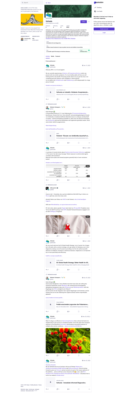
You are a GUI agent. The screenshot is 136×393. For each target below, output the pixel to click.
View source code (30, 390)
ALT (88, 176)
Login (104, 32)
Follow (83, 21)
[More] (89, 99)
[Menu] (88, 21)
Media (52, 56)
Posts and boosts (50, 61)
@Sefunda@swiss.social (51, 23)
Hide (87, 166)
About (28, 384)
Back (49, 3)
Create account (104, 29)
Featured (57, 56)
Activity (48, 56)
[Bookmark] (79, 99)
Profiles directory (34, 384)
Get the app (31, 389)
